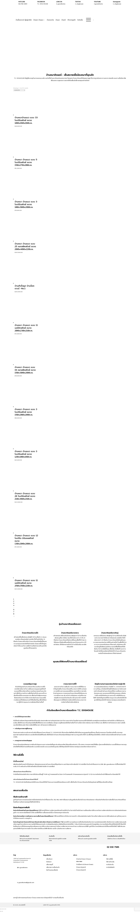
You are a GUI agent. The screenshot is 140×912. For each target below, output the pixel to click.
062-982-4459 (58, 800)
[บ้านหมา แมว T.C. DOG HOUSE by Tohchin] (95, 900)
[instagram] (104, 900)
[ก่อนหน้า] (0, 911)
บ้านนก (58, 20)
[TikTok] (108, 900)
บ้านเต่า (63, 20)
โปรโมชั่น (80, 20)
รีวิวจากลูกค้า (72, 20)
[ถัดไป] (2, 911)
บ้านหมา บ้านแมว (38, 20)
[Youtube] (113, 900)
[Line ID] (99, 900)
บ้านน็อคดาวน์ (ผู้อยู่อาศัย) (24, 20)
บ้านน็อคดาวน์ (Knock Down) (84, 864)
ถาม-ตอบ (79, 861)
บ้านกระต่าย (50, 20)
